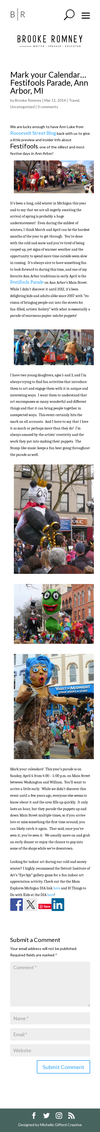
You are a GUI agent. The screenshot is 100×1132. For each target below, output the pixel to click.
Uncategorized (22, 106)
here (56, 888)
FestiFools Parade (27, 282)
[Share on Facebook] (16, 904)
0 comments (48, 106)
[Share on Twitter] (30, 904)
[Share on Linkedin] (57, 904)
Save (47, 906)
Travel (74, 100)
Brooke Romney (28, 100)
